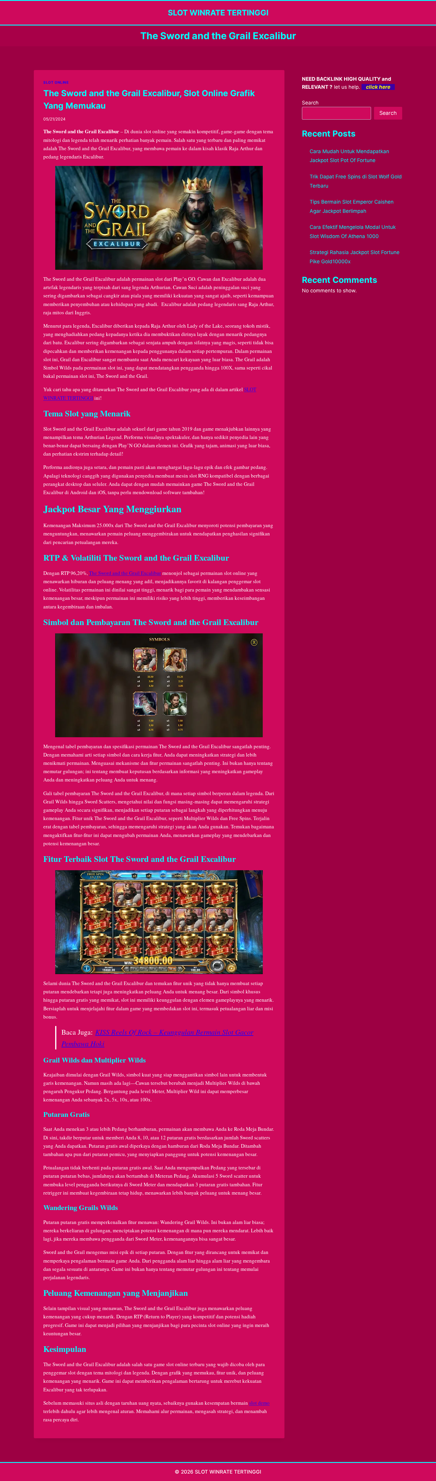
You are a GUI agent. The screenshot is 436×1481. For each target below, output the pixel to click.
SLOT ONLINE (56, 82)
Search (310, 103)
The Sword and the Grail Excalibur (125, 573)
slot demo (259, 1402)
